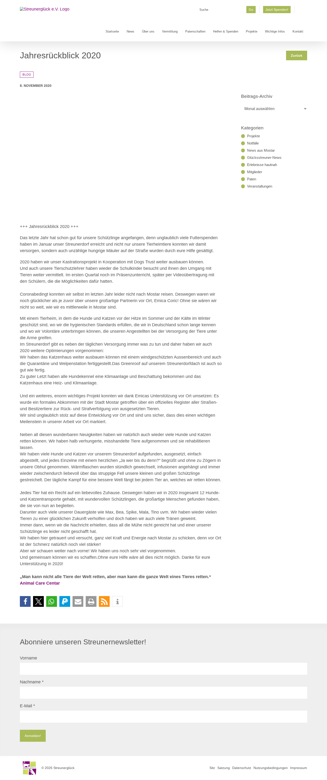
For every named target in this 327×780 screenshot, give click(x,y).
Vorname (28, 658)
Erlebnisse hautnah (262, 164)
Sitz (212, 768)
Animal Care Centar (40, 583)
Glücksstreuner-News (264, 157)
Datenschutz (241, 768)
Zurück (296, 55)
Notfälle (253, 143)
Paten (251, 179)
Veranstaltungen (259, 186)
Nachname (32, 682)
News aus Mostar (261, 150)
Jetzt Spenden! (276, 9)
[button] (25, 601)
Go (251, 9)
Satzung (223, 768)
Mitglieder (254, 172)
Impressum (298, 768)
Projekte (253, 136)
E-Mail (27, 705)
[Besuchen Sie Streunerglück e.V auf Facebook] (301, 11)
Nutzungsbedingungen (271, 768)
